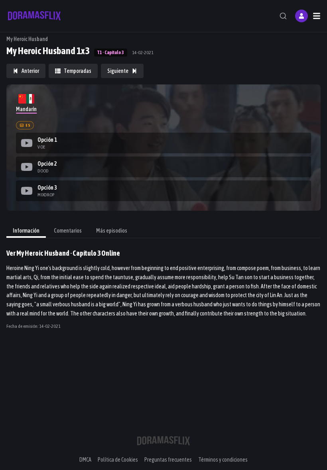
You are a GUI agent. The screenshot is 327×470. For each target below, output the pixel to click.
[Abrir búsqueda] (283, 16)
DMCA (85, 459)
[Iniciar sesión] (301, 16)
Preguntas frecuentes (168, 459)
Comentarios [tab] (68, 230)
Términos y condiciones (223, 459)
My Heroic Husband (27, 39)
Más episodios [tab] (111, 230)
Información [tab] (26, 230)
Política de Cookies (118, 459)
